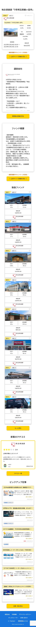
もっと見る (18, 428)
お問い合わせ (24, 618)
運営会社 (7, 614)
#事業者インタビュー (8, 502)
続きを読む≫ (29, 497)
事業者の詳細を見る (18, 116)
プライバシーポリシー (25, 614)
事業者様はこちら (23, 621)
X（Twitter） (12, 621)
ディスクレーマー (13, 618)
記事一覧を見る (18, 606)
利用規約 (14, 614)
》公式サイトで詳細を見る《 (18, 56)
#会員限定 (6, 544)
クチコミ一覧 (18, 473)
